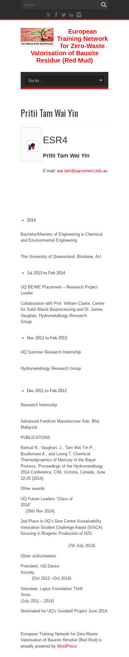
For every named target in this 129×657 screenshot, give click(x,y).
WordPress (67, 646)
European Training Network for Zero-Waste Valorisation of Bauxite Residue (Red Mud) (69, 46)
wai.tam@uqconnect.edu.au (82, 170)
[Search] (103, 4)
